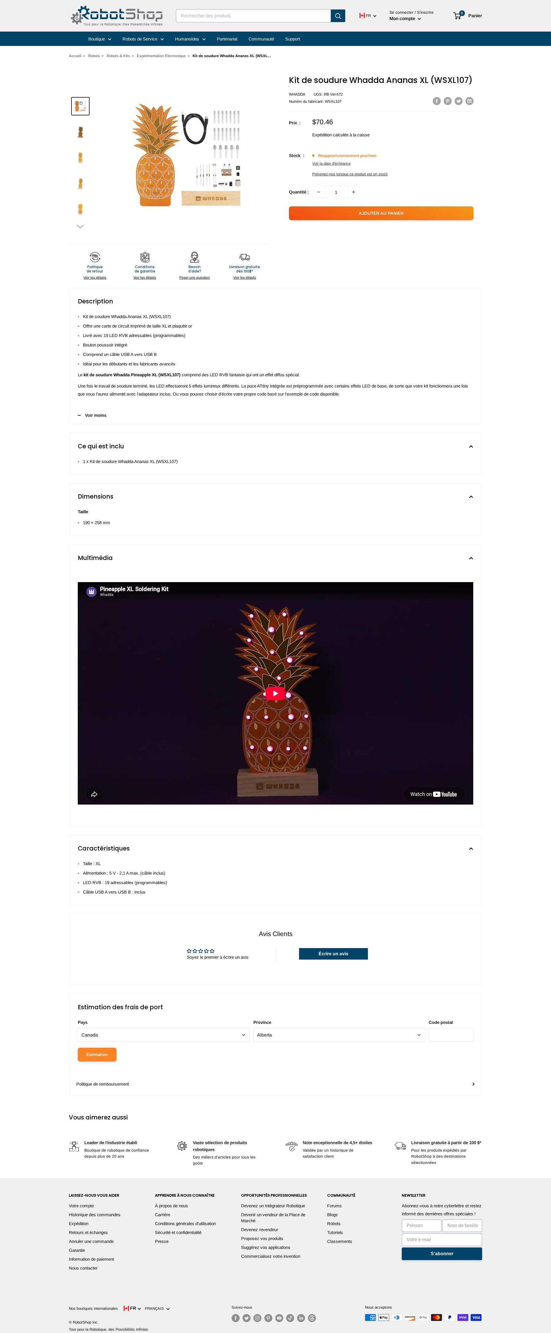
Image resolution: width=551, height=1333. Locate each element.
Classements (339, 1241)
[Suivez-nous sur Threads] (312, 1318)
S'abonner (442, 1253)
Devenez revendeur (259, 1229)
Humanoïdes (187, 38)
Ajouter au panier (381, 213)
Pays (83, 1022)
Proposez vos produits (262, 1238)
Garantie (77, 1250)
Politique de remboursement (102, 1084)
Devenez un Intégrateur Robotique (273, 1205)
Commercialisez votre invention (270, 1256)
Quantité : (299, 191)
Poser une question (194, 278)
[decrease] (319, 192)
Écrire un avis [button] (333, 953)
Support (292, 38)
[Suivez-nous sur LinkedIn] (301, 1318)
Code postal (441, 1022)
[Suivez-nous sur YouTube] (279, 1318)
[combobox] (253, 15)
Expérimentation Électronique (161, 56)
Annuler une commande (91, 1241)
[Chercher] (338, 15)
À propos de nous (171, 1205)
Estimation (97, 1054)
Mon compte (402, 18)
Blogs (332, 1214)
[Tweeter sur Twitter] (459, 101)
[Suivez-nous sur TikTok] (290, 1318)
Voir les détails (95, 278)
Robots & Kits (118, 56)
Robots (94, 56)
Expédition (78, 1223)
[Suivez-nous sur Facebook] (236, 1318)
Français (155, 1308)
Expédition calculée (330, 134)
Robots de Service (140, 38)
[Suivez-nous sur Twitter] (246, 1318)
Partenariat (227, 38)
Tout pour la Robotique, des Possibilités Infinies (108, 1329)
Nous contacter (83, 1268)
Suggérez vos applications (265, 1247)
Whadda (297, 94)
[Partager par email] (469, 101)
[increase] (354, 192)
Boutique (97, 38)
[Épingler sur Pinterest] (448, 101)
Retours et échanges (88, 1232)
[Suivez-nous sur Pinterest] (268, 1318)
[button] (80, 226)
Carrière (162, 1214)
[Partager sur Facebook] (437, 101)
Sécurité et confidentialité (178, 1232)
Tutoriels (335, 1232)
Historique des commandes (95, 1214)
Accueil (75, 56)
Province (262, 1022)
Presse (161, 1241)
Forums (334, 1205)
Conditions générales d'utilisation (185, 1223)
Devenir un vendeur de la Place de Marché (273, 1217)
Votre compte (81, 1205)
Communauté (261, 38)
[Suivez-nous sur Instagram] (257, 1318)
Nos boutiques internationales (93, 1308)
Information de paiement (91, 1259)
